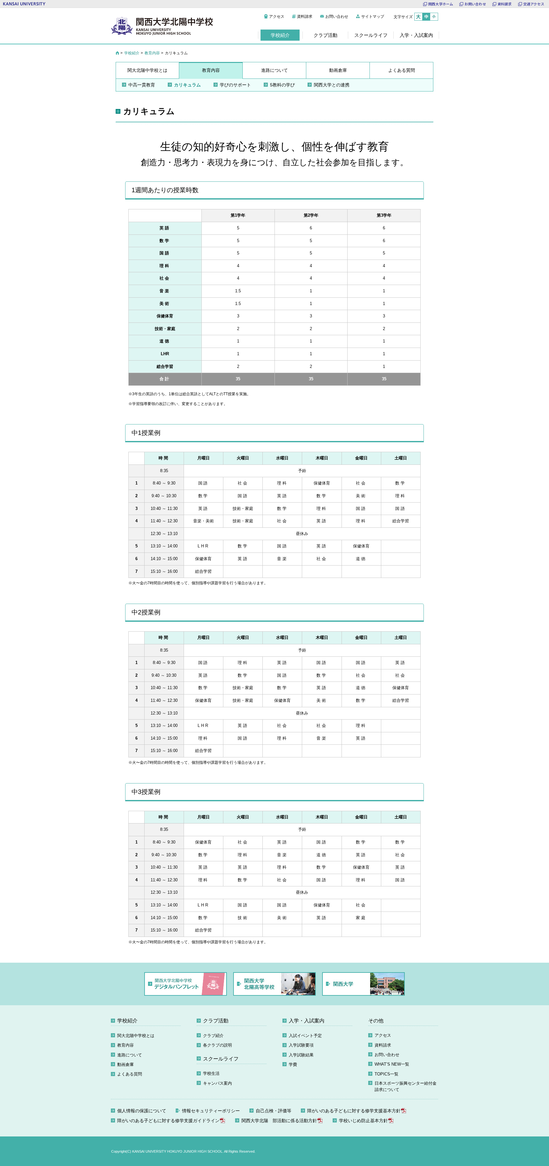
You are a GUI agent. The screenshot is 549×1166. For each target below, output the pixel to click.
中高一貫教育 (141, 84)
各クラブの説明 (217, 1045)
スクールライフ (221, 1058)
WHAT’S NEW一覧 (392, 1064)
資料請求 (505, 3)
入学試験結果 (301, 1055)
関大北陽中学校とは (135, 1035)
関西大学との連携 (331, 84)
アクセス (276, 16)
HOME (117, 53)
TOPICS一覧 (386, 1074)
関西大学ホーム (440, 3)
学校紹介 (131, 53)
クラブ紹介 (213, 1035)
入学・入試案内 (306, 1020)
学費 (293, 1064)
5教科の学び (282, 84)
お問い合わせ (475, 3)
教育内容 (152, 53)
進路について (129, 1055)
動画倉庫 (125, 1064)
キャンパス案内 (217, 1083)
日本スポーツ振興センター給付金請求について (406, 1086)
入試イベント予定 (305, 1035)
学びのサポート (235, 84)
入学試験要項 (301, 1045)
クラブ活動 (215, 1020)
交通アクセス (533, 3)
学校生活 (211, 1073)
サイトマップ (372, 16)
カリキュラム (187, 84)
